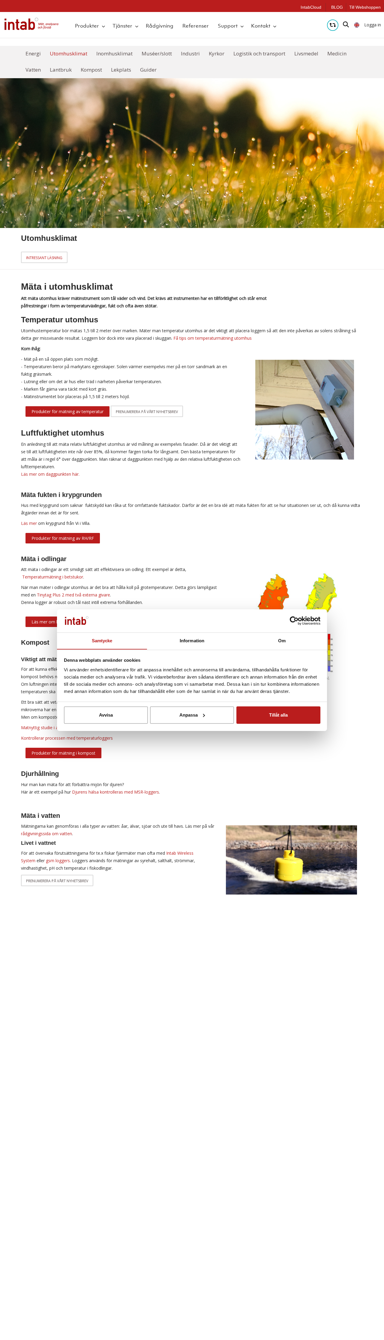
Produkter (87, 25)
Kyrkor (216, 53)
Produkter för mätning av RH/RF (63, 538)
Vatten (33, 69)
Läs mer (29, 523)
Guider (148, 69)
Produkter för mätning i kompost (63, 753)
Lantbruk (61, 69)
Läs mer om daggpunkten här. (50, 474)
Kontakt (260, 25)
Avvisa (106, 714)
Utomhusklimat (68, 53)
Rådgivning (159, 25)
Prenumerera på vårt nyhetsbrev (147, 411)
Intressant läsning (44, 257)
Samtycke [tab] (102, 640)
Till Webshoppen (365, 7)
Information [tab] (192, 640)
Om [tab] (282, 640)
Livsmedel (306, 53)
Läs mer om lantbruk (52, 622)
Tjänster (122, 25)
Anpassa (188, 714)
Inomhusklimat (114, 53)
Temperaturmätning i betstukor (52, 577)
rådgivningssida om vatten (46, 833)
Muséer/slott (157, 53)
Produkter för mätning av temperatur (68, 411)
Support (228, 25)
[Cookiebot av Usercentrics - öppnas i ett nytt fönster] (294, 620)
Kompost (91, 69)
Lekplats (121, 69)
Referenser (195, 25)
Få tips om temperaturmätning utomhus (212, 338)
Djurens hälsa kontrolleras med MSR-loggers (115, 792)
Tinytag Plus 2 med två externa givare (73, 595)
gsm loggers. (58, 860)
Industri (190, 53)
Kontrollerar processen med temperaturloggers (67, 738)
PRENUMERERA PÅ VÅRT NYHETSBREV (57, 880)
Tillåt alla (278, 714)
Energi (33, 53)
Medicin (336, 53)
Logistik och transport (259, 53)
